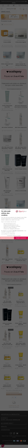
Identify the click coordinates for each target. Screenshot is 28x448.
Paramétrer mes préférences (7, 237)
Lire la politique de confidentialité (8, 233)
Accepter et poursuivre (21, 237)
